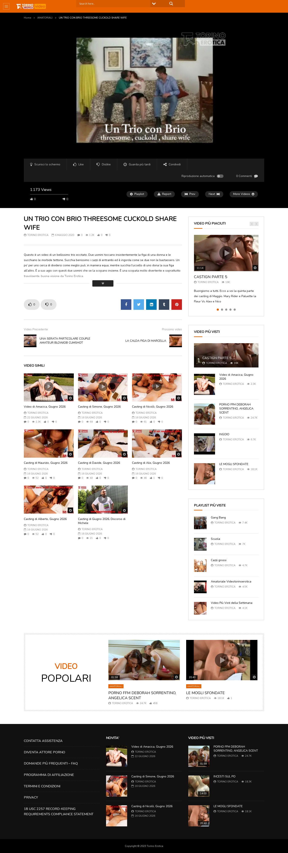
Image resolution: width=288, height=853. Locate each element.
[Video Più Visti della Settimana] (200, 608)
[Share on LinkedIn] (151, 304)
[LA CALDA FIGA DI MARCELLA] (175, 341)
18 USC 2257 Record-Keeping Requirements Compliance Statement (58, 812)
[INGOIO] (204, 443)
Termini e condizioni (42, 786)
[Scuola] (200, 544)
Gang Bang (218, 518)
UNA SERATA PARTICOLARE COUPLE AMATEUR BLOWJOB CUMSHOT (65, 341)
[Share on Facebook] (126, 304)
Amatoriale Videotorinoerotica (231, 582)
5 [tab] (235, 310)
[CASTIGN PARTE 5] (226, 355)
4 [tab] (230, 310)
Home (27, 17)
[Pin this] (176, 304)
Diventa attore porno (44, 752)
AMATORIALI (44, 17)
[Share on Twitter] (138, 304)
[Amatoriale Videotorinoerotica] (200, 587)
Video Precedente (36, 329)
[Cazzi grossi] (200, 565)
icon (48, 386)
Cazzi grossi (218, 560)
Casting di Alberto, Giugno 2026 (45, 519)
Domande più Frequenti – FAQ (51, 763)
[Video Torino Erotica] (31, 6)
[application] (144, 91)
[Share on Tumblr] (164, 304)
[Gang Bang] (200, 523)
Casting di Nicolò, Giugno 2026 (152, 407)
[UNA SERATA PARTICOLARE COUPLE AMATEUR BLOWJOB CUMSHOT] (30, 341)
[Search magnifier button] (171, 3)
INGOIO (224, 434)
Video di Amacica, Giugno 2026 (45, 407)
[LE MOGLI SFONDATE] (204, 473)
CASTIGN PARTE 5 (210, 276)
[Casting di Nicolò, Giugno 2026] (116, 815)
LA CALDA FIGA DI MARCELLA (145, 341)
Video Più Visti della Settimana (231, 603)
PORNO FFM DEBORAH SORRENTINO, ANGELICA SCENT (236, 409)
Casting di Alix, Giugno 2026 (151, 463)
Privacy (31, 797)
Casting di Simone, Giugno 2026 (99, 407)
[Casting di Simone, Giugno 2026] (116, 786)
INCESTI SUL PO (225, 776)
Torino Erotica (37, 235)
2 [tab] (222, 310)
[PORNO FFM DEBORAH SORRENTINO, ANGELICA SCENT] (204, 414)
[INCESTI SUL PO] (198, 786)
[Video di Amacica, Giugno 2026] (204, 384)
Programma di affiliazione (49, 775)
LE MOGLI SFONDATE (233, 464)
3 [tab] (226, 310)
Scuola (215, 539)
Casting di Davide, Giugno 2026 (99, 463)
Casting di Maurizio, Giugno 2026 (45, 463)
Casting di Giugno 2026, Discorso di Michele (101, 521)
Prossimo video (172, 329)
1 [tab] (218, 310)
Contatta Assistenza (43, 741)
